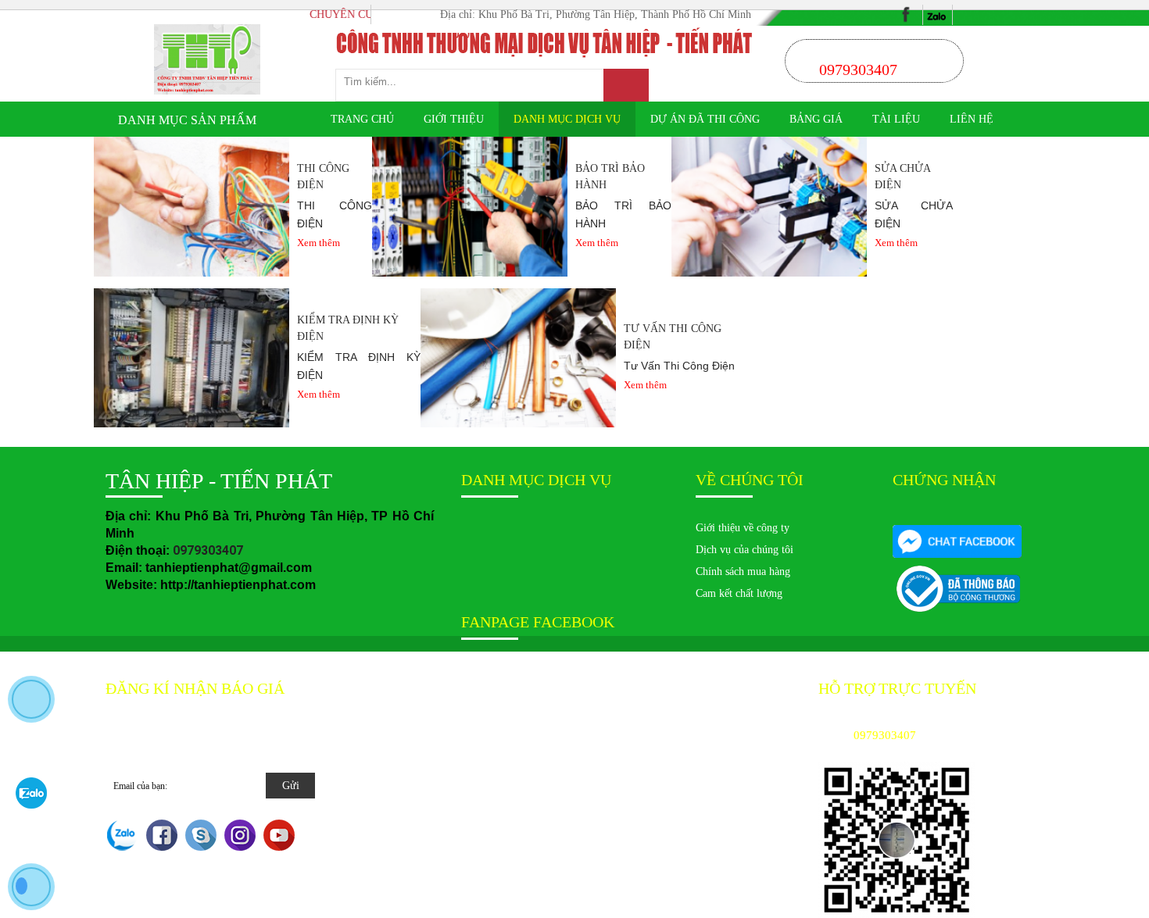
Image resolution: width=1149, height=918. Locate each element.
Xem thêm (318, 242)
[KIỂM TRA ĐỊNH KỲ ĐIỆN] (191, 357)
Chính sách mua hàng (743, 571)
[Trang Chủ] (208, 58)
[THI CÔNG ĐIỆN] (191, 205)
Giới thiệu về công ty (742, 528)
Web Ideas (540, 689)
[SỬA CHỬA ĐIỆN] (769, 205)
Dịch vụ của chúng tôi (744, 549)
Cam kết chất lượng (739, 593)
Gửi (290, 785)
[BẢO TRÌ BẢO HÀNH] (469, 205)
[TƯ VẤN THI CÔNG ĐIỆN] (518, 357)
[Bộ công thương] (957, 540)
